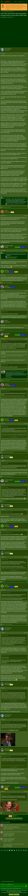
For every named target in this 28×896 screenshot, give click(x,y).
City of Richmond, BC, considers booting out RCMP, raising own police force (14, 825)
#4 (26, 275)
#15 (26, 590)
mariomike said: (4, 391)
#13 (26, 529)
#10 (26, 460)
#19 (26, 753)
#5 (26, 290)
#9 (26, 423)
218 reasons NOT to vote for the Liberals (13, 844)
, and (7, 282)
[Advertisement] (14, 32)
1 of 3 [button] (10, 816)
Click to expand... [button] (14, 436)
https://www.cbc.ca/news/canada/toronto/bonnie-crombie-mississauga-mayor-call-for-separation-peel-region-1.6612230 (14, 356)
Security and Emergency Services (14, 827)
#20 (26, 791)
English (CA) (11, 884)
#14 (26, 557)
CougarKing (5, 827)
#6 (26, 325)
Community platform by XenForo (11, 888)
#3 (26, 250)
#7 (26, 338)
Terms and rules (9, 886)
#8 (26, 388)
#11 (26, 484)
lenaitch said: (4, 341)
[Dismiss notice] (26, 5)
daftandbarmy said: (5, 756)
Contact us (3, 886)
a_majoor (5, 839)
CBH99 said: (3, 311)
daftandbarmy (4, 17)
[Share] (25, 53)
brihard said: (3, 463)
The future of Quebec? (9, 838)
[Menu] (1, 1)
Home (23, 886)
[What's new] (24, 1)
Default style (4, 884)
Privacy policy (15, 886)
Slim (4, 845)
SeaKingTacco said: (5, 592)
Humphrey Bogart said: (6, 512)
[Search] (26, 1)
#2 (26, 215)
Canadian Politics (11, 834)
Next (14, 816)
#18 (26, 719)
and (6, 207)
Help (20, 886)
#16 (26, 632)
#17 (26, 688)
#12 (26, 509)
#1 (26, 53)
